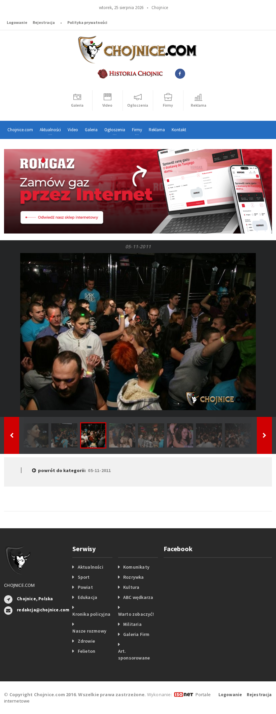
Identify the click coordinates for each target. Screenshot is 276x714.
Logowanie (17, 22)
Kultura (131, 587)
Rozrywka (133, 577)
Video (73, 130)
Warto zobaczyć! (136, 614)
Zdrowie (86, 641)
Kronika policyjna (91, 614)
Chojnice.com (20, 130)
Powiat (85, 587)
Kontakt (179, 130)
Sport (84, 577)
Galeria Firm (136, 634)
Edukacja (88, 597)
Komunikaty (136, 567)
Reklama (157, 130)
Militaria (132, 624)
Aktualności (90, 567)
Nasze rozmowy (89, 631)
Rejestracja (44, 22)
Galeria (91, 130)
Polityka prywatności (87, 22)
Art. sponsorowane (134, 654)
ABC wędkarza (138, 597)
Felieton (87, 651)
